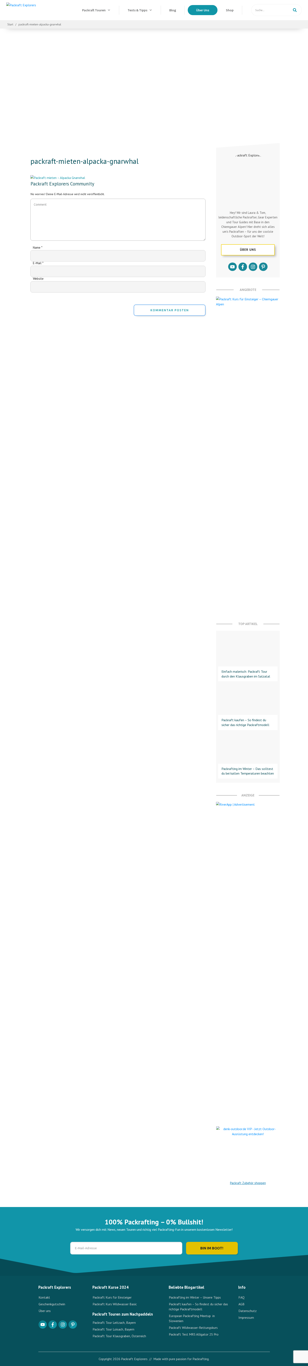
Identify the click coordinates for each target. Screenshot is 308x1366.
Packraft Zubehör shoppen (248, 1183)
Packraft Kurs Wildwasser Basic (115, 1304)
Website (38, 279)
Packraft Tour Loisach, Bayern (113, 1329)
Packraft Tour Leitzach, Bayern (114, 1322)
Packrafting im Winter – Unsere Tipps (195, 1297)
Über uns (45, 1311)
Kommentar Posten (169, 310)
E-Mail (38, 263)
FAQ (241, 1297)
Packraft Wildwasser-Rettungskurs (193, 1327)
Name (37, 248)
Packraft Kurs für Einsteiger (112, 1297)
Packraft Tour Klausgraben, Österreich (119, 1336)
